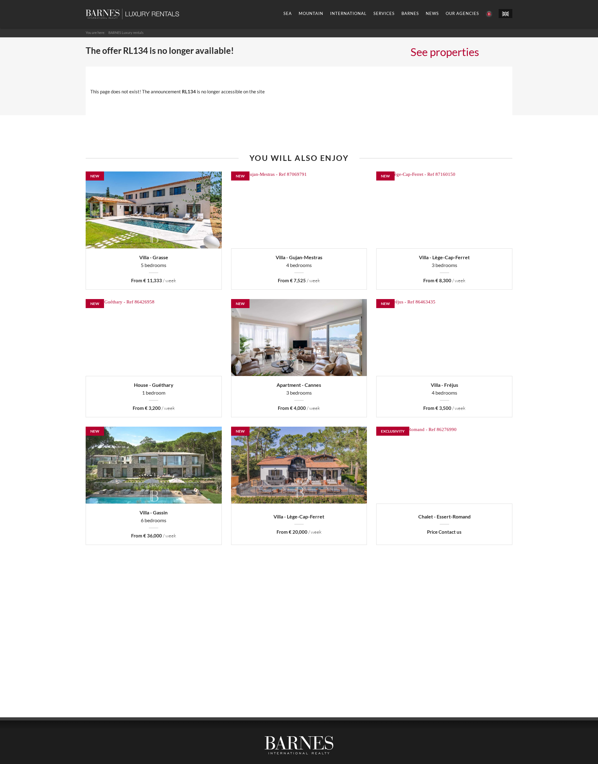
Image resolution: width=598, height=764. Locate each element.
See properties (445, 51)
